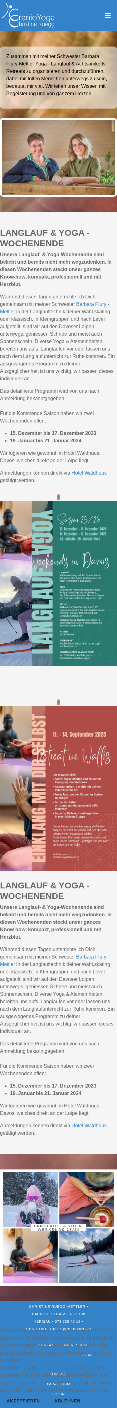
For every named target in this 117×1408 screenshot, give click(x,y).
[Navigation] (108, 15)
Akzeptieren (23, 1400)
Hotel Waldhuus (89, 473)
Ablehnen (67, 1400)
